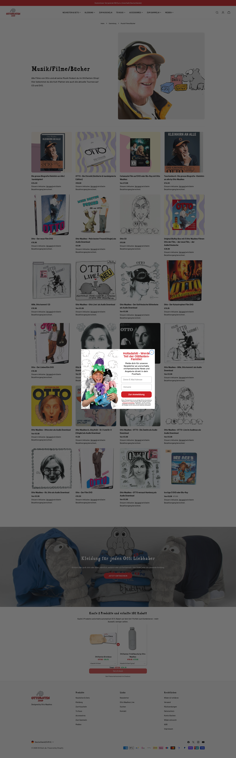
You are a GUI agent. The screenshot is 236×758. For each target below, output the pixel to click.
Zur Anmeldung (136, 394)
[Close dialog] (152, 352)
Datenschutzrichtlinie (128, 402)
